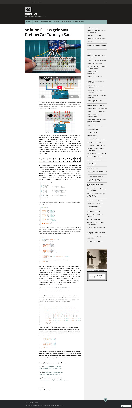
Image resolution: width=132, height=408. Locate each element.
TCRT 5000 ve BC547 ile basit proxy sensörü (94, 237)
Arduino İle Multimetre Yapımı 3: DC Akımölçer (95, 86)
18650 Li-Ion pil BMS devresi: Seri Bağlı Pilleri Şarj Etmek (96, 31)
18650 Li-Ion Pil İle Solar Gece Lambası (96, 38)
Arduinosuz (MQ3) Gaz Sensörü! (95, 126)
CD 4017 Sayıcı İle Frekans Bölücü (95, 35)
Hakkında (56, 21)
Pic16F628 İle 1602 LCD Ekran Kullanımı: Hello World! (95, 180)
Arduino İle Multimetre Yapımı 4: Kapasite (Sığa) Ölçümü (95, 91)
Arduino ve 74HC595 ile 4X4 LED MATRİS (97, 108)
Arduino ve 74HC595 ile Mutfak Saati (96, 111)
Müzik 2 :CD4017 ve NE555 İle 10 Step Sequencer (95, 215)
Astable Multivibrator (92, 129)
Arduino (36, 21)
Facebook (28, 2)
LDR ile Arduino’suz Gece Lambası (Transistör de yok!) (95, 184)
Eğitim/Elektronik (46, 21)
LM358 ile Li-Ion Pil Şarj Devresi (95, 200)
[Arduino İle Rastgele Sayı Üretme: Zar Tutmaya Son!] (53, 56)
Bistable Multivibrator (92, 135)
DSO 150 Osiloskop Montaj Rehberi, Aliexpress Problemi (95, 149)
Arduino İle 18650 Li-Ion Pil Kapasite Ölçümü (94, 207)
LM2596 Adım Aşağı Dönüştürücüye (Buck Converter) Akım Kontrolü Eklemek (96, 195)
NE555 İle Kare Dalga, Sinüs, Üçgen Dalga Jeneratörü (96, 223)
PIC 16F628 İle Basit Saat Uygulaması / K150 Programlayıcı (96, 228)
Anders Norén (50, 405)
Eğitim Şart (31, 14)
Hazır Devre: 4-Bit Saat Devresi (94, 157)
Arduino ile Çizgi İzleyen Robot (94, 63)
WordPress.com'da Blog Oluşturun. (34, 405)
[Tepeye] (105, 400)
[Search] (106, 2)
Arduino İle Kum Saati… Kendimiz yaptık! (93, 72)
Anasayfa (28, 21)
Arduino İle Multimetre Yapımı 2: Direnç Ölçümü (95, 81)
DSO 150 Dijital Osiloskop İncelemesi (96, 145)
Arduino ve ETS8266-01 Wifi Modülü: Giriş (73, 21)
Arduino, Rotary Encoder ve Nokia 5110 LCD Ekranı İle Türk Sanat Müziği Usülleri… (96, 121)
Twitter (34, 2)
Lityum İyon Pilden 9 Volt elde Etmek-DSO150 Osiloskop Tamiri (96, 189)
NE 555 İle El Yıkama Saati (93, 219)
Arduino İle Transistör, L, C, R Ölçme (96, 42)
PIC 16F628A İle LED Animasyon (95, 176)
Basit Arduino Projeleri (92, 132)
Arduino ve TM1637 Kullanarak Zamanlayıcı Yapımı (94, 115)
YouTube (40, 2)
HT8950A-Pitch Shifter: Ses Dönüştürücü (92, 164)
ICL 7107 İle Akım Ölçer (92, 168)
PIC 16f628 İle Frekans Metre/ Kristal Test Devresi (96, 232)
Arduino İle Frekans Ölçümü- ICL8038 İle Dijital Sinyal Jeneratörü (97, 67)
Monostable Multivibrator (93, 211)
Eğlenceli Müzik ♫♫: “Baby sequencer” (96, 153)
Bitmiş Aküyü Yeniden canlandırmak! (96, 45)
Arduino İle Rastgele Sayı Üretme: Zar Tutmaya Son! (96, 96)
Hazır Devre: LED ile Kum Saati (94, 160)
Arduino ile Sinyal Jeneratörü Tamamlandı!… (94, 101)
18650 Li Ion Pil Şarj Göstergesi (95, 203)
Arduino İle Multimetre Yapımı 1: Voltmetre (94, 77)
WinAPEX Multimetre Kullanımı (95, 242)
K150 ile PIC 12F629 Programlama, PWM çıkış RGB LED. (97, 172)
